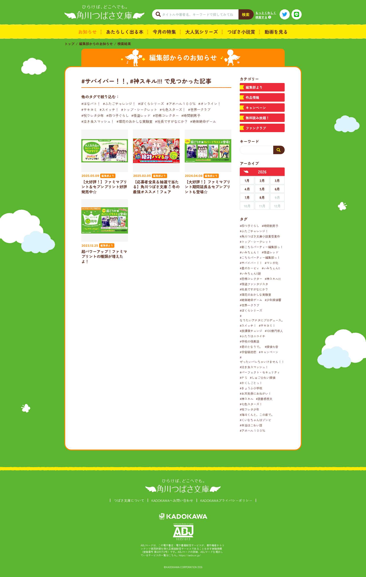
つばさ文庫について (129, 500)
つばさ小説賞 (241, 31)
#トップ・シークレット (139, 109)
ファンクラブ (256, 127)
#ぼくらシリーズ (151, 103)
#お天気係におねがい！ (255, 393)
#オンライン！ (209, 103)
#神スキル (246, 399)
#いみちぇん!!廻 (250, 273)
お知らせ (87, 31)
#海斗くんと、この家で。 (257, 414)
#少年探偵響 (273, 300)
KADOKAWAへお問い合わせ (172, 500)
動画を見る (276, 31)
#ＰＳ (243, 377)
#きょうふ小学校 (251, 388)
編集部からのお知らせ (96, 43)
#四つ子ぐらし (117, 115)
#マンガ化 (271, 263)
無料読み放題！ (257, 117)
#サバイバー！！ (251, 263)
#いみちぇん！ (249, 252)
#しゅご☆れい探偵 (262, 377)
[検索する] (279, 150)
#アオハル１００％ (181, 103)
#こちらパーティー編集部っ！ (260, 257)
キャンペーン (256, 107)
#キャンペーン (268, 352)
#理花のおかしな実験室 (134, 121)
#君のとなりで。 (251, 347)
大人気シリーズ (201, 31)
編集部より (254, 87)
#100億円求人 (274, 331)
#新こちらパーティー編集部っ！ (261, 247)
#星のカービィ (249, 268)
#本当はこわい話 (251, 425)
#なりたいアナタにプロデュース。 (262, 318)
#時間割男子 (190, 115)
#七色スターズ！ (173, 109)
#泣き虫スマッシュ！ (97, 121)
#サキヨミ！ (267, 325)
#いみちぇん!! (271, 268)
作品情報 (252, 97)
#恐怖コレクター (166, 115)
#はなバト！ (90, 103)
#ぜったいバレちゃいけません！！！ (263, 359)
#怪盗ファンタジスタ (254, 284)
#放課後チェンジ (251, 331)
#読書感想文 (264, 399)
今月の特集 (164, 31)
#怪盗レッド (140, 115)
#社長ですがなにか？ (171, 121)
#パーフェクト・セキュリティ (260, 372)
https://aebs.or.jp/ (190, 555)
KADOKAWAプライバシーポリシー (226, 500)
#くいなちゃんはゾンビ (255, 420)
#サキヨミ (89, 109)
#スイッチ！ (109, 109)
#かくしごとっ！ (251, 383)
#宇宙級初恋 (248, 352)
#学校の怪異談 (249, 341)
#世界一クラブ (199, 109)
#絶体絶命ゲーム (203, 121)
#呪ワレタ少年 (92, 115)
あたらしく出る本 (124, 31)
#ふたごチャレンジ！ (119, 103)
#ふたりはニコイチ (252, 336)
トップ (69, 43)
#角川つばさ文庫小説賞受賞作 (260, 236)
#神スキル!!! (273, 279)
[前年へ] (246, 171)
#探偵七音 (271, 347)
